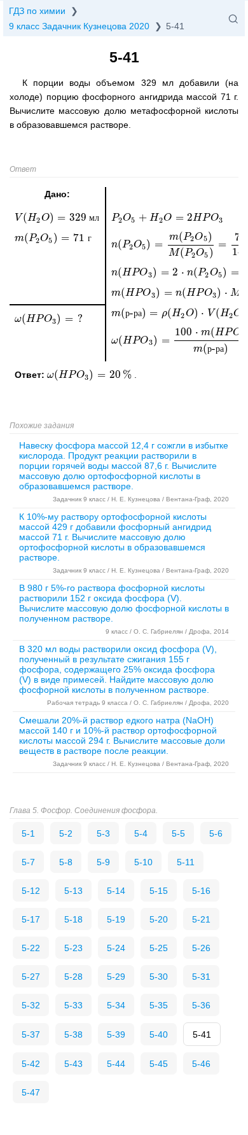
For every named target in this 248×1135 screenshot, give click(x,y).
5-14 (116, 891)
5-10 (143, 862)
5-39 (116, 1034)
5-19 (116, 919)
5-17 (31, 919)
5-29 (116, 976)
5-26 (201, 948)
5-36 (201, 1005)
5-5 (178, 833)
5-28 (73, 976)
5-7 (28, 862)
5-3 (103, 833)
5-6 (216, 833)
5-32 (31, 1005)
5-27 (31, 976)
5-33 (73, 1005)
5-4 (141, 833)
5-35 (158, 1005)
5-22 (31, 948)
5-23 (73, 948)
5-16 (201, 891)
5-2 (65, 833)
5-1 (28, 833)
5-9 (103, 862)
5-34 (116, 1005)
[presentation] (90, 375)
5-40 (158, 1034)
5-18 (73, 919)
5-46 (201, 1064)
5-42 (31, 1064)
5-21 (201, 919)
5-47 (31, 1092)
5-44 (116, 1064)
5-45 (158, 1064)
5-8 (65, 862)
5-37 (31, 1034)
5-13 (73, 891)
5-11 (186, 862)
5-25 (158, 948)
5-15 (158, 891)
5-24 (116, 948)
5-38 (73, 1034)
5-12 (31, 891)
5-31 (201, 976)
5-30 (158, 976)
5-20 (158, 919)
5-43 (73, 1064)
